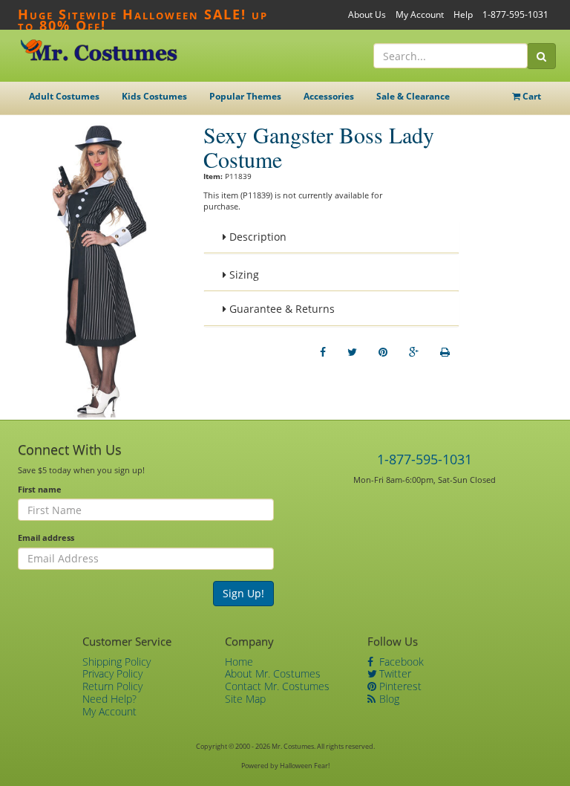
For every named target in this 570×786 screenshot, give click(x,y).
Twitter (393, 673)
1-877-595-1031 (515, 14)
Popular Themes (245, 96)
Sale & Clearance (413, 96)
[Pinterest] (383, 352)
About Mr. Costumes (273, 673)
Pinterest (399, 686)
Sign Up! (243, 593)
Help (463, 14)
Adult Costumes (64, 96)
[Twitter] (352, 352)
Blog (387, 699)
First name (40, 489)
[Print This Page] (444, 352)
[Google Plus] (413, 352)
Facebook (400, 662)
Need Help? (109, 699)
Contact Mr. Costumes (277, 686)
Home (239, 662)
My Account (420, 14)
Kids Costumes (154, 96)
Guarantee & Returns (280, 309)
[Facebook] (322, 352)
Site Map (245, 699)
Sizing (242, 274)
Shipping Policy (116, 662)
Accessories (329, 96)
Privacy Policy (112, 673)
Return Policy (112, 686)
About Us (367, 14)
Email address (46, 537)
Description (256, 237)
